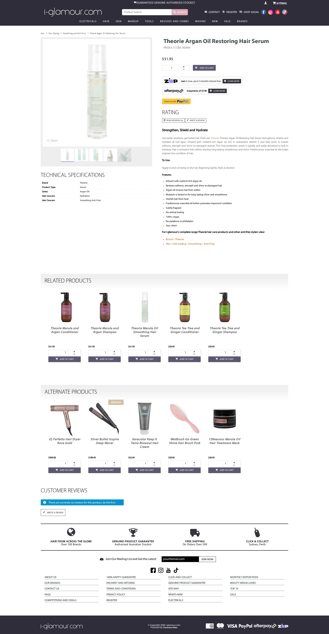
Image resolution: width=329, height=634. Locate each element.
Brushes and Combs (174, 21)
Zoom (54, 140)
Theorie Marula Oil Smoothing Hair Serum (144, 332)
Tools (149, 21)
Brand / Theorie (175, 239)
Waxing (200, 21)
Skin (119, 21)
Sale (227, 21)
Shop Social (251, 12)
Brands (242, 21)
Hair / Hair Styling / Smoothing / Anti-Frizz (190, 244)
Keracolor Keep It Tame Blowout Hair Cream (144, 443)
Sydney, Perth (257, 543)
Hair (106, 21)
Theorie (215, 138)
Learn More (233, 81)
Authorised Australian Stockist (133, 543)
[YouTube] (277, 12)
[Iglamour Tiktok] (284, 12)
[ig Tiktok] (176, 571)
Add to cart (206, 68)
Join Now (207, 559)
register (231, 12)
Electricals (88, 21)
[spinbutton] (170, 67)
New (215, 21)
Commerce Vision (170, 628)
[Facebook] (263, 12)
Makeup (133, 21)
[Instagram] (270, 12)
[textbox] (147, 12)
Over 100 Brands (71, 543)
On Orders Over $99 (195, 543)
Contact (214, 12)
